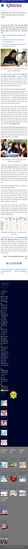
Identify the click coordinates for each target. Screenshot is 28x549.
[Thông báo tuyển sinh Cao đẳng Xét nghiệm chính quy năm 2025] (4, 413)
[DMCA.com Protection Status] (5, 390)
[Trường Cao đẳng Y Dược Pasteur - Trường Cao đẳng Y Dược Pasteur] (14, 5)
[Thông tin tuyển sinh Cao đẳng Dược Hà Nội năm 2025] (4, 423)
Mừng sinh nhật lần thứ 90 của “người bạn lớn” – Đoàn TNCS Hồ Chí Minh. (4, 508)
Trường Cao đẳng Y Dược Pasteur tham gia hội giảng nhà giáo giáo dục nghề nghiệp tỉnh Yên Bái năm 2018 (4, 522)
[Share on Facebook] (10, 263)
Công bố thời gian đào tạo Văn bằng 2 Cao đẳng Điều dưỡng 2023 (8, 441)
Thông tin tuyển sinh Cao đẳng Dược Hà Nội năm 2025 (8, 421)
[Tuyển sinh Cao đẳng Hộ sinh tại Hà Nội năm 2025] (4, 403)
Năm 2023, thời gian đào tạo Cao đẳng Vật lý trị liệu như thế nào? (4, 488)
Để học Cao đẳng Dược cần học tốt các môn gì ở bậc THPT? (13, 488)
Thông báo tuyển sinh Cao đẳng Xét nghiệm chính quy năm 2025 (8, 412)
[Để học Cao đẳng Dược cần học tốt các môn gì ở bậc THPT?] (13, 493)
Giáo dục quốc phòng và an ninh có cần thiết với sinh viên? (13, 459)
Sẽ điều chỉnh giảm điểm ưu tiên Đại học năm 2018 (7, 271)
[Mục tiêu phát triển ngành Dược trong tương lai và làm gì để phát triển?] (22, 479)
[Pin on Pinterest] (18, 263)
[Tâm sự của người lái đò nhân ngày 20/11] (13, 479)
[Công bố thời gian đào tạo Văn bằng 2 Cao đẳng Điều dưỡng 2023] (4, 442)
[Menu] (2, 5)
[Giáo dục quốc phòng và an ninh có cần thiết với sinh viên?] (13, 465)
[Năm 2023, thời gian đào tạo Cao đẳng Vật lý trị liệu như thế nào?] (4, 493)
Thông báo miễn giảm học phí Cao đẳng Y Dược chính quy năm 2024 (8, 431)
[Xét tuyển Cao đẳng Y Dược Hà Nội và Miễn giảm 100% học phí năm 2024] (4, 479)
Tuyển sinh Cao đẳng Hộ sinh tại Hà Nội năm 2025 (8, 402)
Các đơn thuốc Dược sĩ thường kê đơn (23, 488)
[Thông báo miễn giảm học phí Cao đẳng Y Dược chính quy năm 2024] (4, 433)
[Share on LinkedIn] (20, 263)
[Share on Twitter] (12, 263)
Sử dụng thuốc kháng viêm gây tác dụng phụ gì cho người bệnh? (23, 459)
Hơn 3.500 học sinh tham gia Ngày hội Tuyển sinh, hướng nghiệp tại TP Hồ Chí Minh (4, 536)
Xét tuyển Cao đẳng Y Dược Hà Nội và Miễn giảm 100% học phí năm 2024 (4, 473)
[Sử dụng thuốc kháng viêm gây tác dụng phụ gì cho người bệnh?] (22, 465)
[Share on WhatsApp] (7, 263)
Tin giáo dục (4, 10)
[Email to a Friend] (15, 263)
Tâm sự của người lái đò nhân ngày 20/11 (13, 473)
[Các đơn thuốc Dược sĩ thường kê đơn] (22, 493)
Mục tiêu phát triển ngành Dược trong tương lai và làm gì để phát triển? (23, 473)
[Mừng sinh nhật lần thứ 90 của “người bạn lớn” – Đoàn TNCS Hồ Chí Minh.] (4, 513)
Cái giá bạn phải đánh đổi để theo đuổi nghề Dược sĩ (20, 271)
